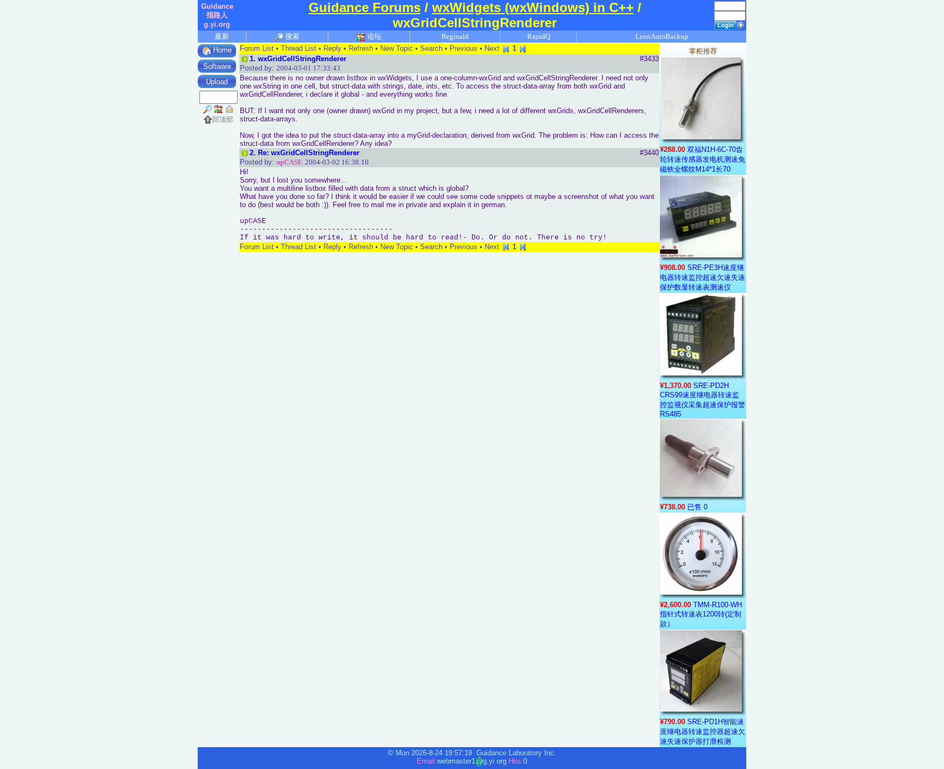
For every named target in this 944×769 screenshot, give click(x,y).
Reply (332, 48)
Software (217, 66)
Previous (463, 48)
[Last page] (522, 48)
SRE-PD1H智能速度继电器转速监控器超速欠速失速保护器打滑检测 (702, 731)
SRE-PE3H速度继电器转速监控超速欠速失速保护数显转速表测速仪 (702, 277)
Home (221, 50)
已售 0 (697, 507)
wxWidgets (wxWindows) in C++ (533, 7)
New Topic (396, 48)
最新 (222, 36)
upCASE (289, 162)
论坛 (373, 36)
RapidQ (538, 36)
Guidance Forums (365, 7)
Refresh (361, 48)
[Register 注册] (740, 24)
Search (431, 48)
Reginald (455, 36)
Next (492, 48)
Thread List (298, 48)
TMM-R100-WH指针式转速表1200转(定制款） (701, 614)
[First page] (506, 48)
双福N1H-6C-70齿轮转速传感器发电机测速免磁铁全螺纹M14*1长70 (702, 159)
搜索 (291, 36)
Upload (217, 82)
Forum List (257, 48)
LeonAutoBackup (661, 36)
